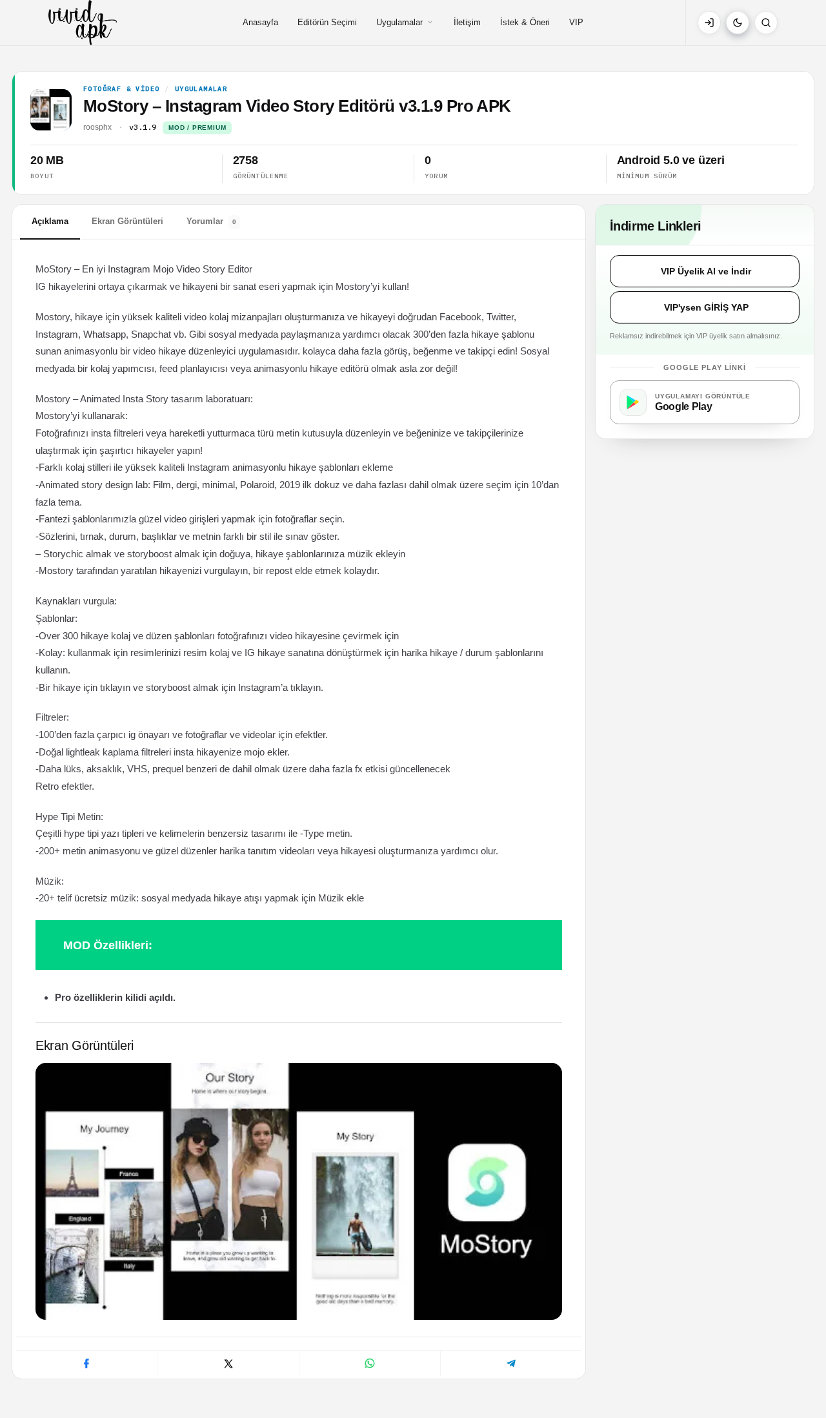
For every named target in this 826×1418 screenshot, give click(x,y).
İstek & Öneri (525, 22)
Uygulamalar (399, 22)
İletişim (467, 22)
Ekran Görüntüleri (127, 221)
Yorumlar (211, 221)
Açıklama (50, 221)
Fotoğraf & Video (121, 89)
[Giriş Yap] (709, 22)
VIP (576, 22)
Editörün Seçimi (327, 22)
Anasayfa (260, 22)
